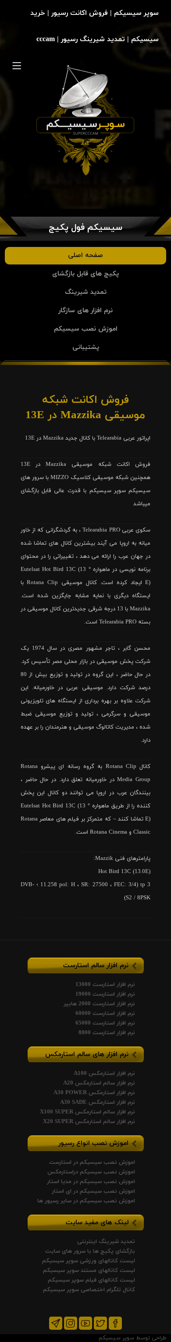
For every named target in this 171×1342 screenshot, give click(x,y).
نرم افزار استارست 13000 (105, 985)
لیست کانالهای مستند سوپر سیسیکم (89, 1271)
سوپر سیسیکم (116, 1338)
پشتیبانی (85, 347)
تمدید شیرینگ (86, 292)
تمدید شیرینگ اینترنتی (106, 1242)
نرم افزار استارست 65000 (105, 1023)
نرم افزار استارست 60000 (105, 1014)
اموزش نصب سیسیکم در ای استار (93, 1191)
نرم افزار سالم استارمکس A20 (99, 1083)
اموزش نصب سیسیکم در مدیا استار (91, 1182)
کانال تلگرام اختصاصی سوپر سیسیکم (89, 1290)
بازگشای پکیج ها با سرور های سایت (90, 1251)
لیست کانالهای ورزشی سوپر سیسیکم (88, 1261)
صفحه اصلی (85, 255)
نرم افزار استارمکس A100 (104, 1074)
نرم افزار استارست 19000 (105, 994)
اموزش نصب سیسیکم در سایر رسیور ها (86, 1201)
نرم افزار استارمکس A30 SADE (97, 1102)
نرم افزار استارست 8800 (106, 1033)
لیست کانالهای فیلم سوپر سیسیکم (91, 1280)
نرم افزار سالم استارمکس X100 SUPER (87, 1112)
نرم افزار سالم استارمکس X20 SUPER (89, 1122)
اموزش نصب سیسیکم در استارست (92, 1162)
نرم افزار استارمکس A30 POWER (94, 1093)
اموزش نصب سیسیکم (86, 329)
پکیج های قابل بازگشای (85, 273)
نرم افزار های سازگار (85, 310)
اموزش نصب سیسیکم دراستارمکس (91, 1172)
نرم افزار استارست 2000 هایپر (99, 1004)
